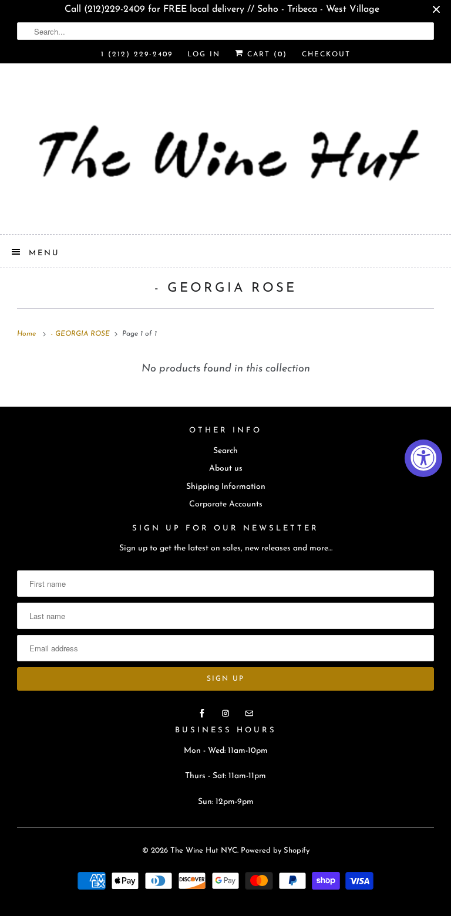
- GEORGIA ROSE (225, 288)
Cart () (265, 54)
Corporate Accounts (225, 504)
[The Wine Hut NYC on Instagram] (225, 713)
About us (226, 468)
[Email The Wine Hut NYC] (249, 713)
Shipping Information (225, 486)
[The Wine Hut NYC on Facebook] (202, 713)
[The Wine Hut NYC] (225, 153)
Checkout (326, 54)
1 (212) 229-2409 (137, 54)
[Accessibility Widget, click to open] (423, 458)
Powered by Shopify (275, 850)
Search (225, 451)
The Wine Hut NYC (203, 850)
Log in (203, 54)
